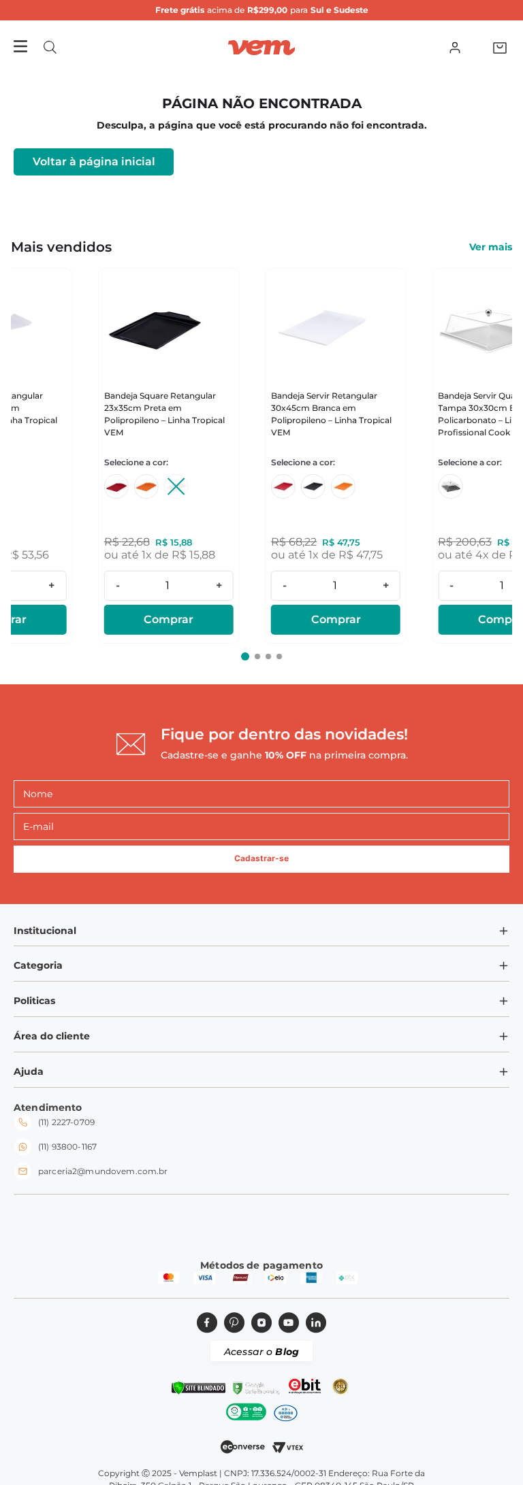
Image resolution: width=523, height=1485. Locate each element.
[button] (50, 47)
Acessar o (261, 1352)
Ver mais (490, 247)
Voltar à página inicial (94, 161)
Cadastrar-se (261, 858)
